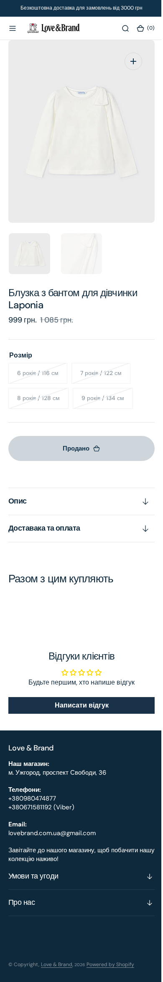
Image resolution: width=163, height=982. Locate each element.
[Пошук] (119, 28)
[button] (12, 28)
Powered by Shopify (110, 964)
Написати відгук (78, 705)
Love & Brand (56, 964)
